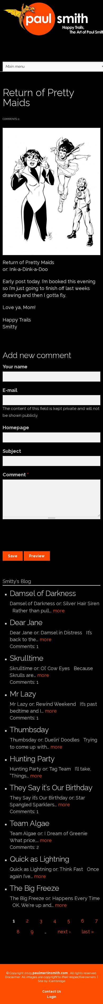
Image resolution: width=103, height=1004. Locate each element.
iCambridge (57, 981)
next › (64, 931)
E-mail (10, 390)
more (59, 610)
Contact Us (51, 991)
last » (88, 931)
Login (51, 997)
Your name (15, 366)
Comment (16, 474)
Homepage (16, 427)
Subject (12, 451)
